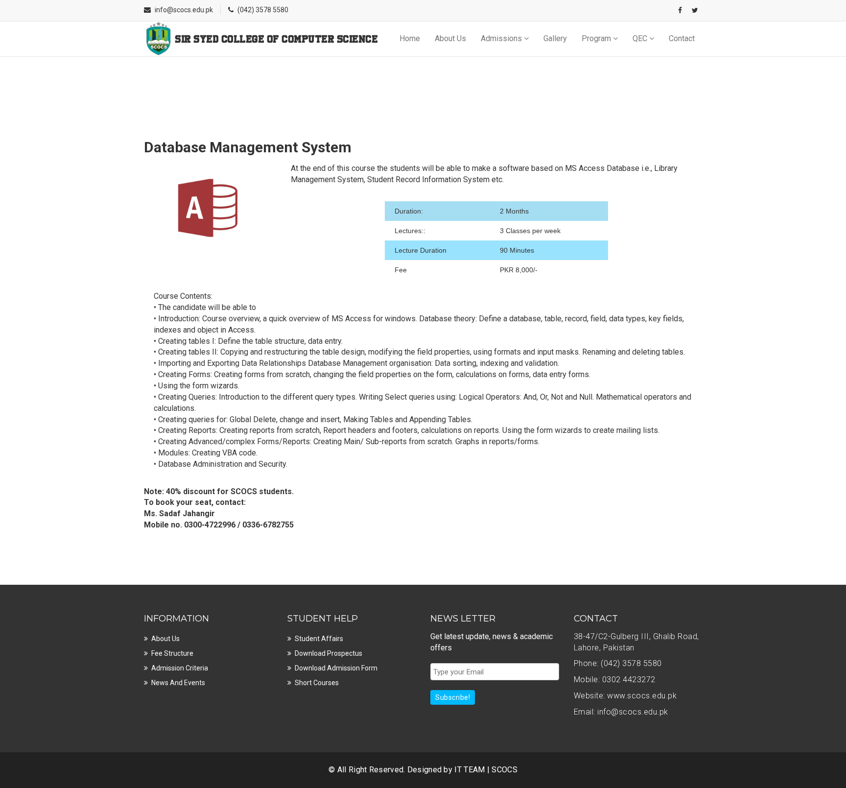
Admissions (502, 38)
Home (410, 38)
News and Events (178, 683)
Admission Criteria (179, 668)
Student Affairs (319, 639)
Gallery (555, 38)
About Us (450, 38)
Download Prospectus (328, 653)
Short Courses (317, 683)
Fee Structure (172, 653)
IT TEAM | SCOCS (485, 769)
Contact (682, 38)
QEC (641, 38)
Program (597, 38)
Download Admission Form (336, 668)
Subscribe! (452, 697)
